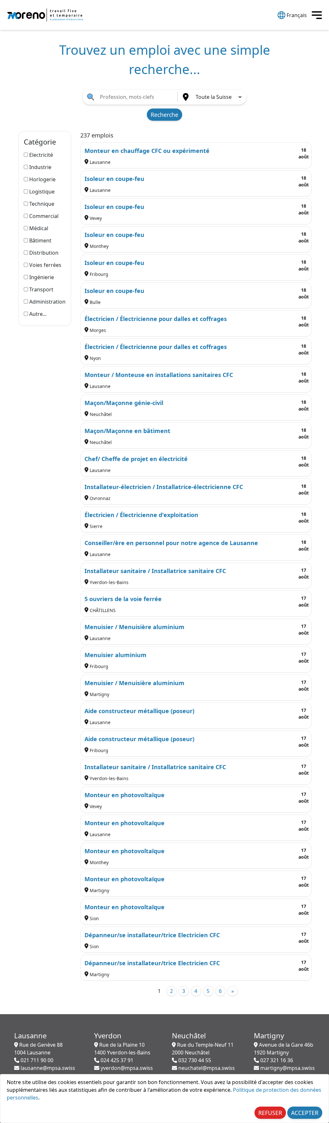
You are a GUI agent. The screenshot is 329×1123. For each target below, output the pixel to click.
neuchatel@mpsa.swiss (206, 1067)
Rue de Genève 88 (38, 1048)
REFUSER (270, 1113)
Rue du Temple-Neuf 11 (203, 1048)
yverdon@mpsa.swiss (126, 1067)
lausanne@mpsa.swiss (47, 1067)
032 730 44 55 (194, 1060)
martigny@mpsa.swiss (287, 1067)
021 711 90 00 (36, 1060)
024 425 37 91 (116, 1060)
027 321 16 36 (276, 1060)
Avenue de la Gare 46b (283, 1048)
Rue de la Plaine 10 (122, 1048)
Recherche (164, 114)
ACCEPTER (304, 1113)
